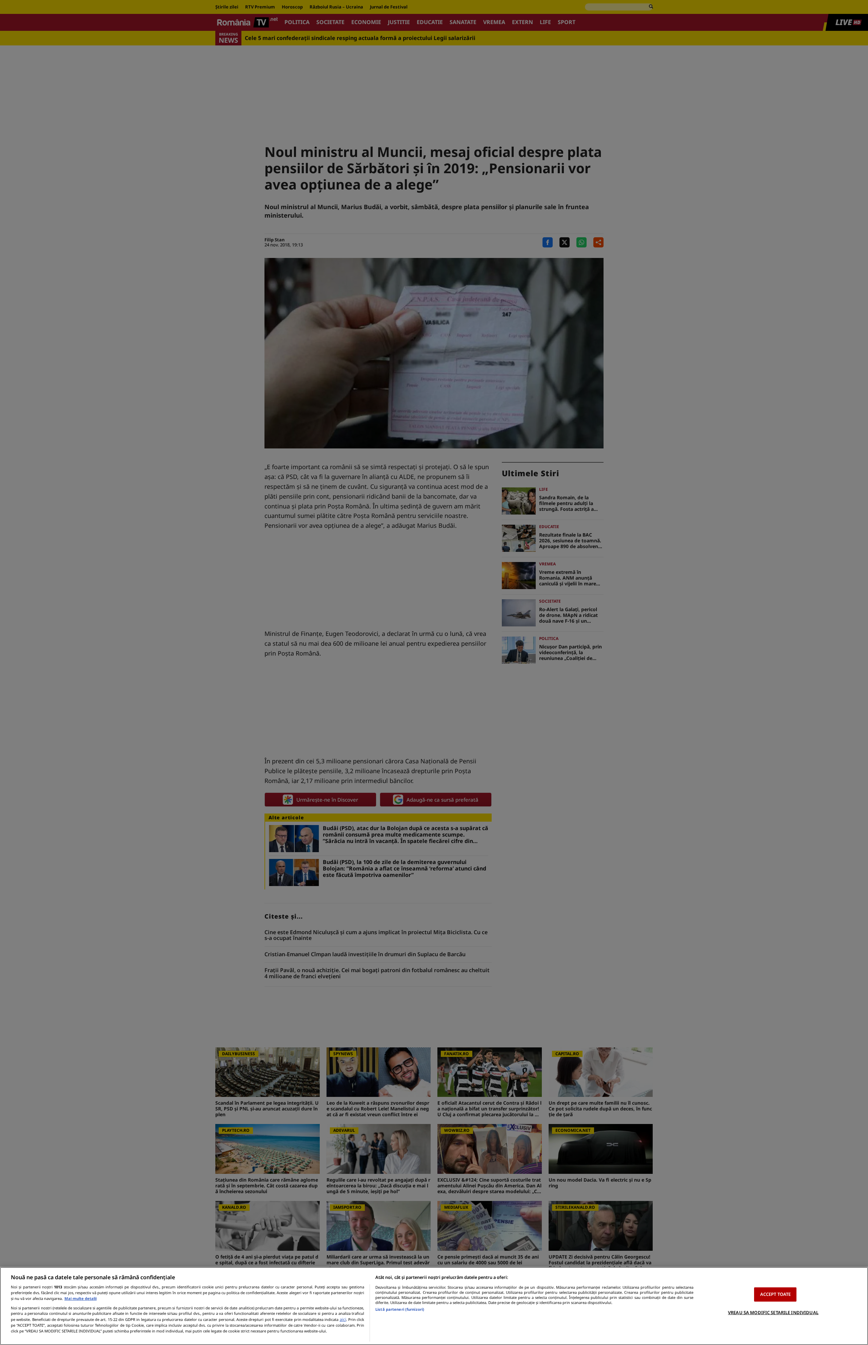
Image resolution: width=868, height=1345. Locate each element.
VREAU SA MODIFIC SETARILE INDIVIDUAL (773, 1312)
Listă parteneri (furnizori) (399, 1309)
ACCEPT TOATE (775, 1294)
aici (343, 1319)
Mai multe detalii (80, 1298)
